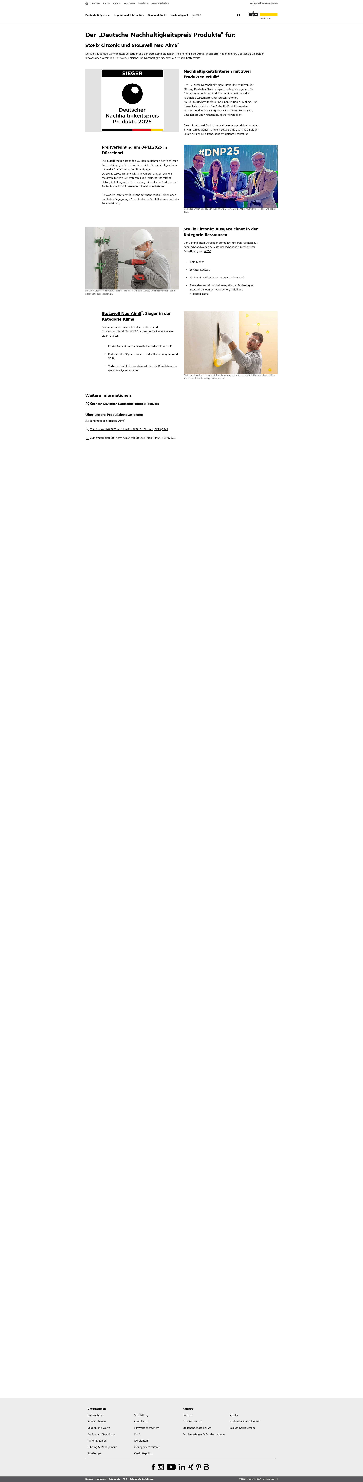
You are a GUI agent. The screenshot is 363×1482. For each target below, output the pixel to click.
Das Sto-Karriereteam (242, 1428)
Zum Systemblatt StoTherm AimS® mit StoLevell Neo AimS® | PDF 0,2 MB (132, 438)
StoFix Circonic (198, 229)
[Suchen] (238, 15)
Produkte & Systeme (97, 15)
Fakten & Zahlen (97, 1441)
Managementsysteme (147, 1447)
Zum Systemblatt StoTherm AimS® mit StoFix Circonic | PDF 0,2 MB (129, 429)
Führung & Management (102, 1447)
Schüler (233, 1415)
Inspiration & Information (129, 15)
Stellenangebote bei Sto (197, 1428)
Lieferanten (141, 1441)
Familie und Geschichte (101, 1434)
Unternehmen (96, 1409)
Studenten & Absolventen (244, 1421)
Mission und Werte (98, 1428)
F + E (137, 1434)
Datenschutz (114, 1479)
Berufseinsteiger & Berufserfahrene (204, 1434)
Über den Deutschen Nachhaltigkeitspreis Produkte (124, 404)
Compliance (141, 1421)
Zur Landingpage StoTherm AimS (104, 421)
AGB (125, 1479)
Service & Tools (157, 15)
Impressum (100, 1479)
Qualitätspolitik (143, 1453)
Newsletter (129, 3)
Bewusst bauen (96, 1421)
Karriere (96, 3)
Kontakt (117, 3)
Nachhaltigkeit (179, 15)
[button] (360, 1037)
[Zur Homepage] (263, 15)
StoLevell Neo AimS (121, 314)
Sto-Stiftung (141, 1415)
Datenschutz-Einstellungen (142, 1479)
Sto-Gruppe (94, 1453)
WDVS (207, 251)
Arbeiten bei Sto (192, 1421)
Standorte (143, 3)
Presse (106, 3)
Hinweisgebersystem (146, 1428)
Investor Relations (160, 3)
